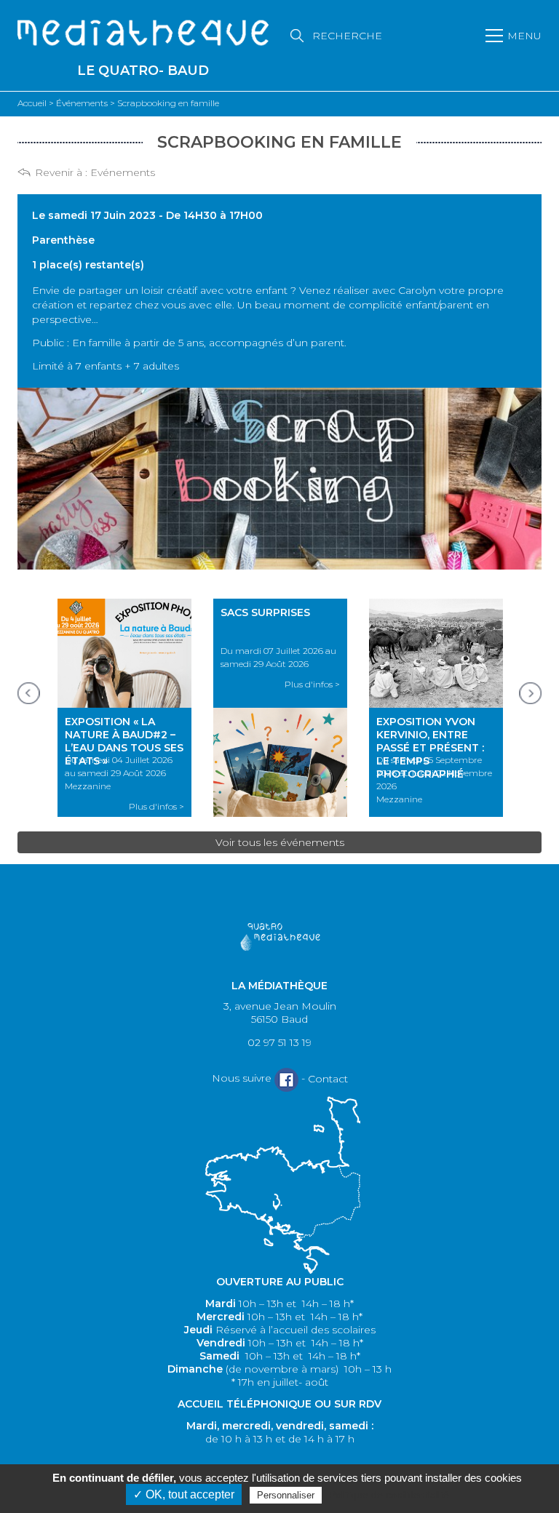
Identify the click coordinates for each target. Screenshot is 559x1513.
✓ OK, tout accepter (183, 1494)
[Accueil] (143, 34)
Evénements (122, 172)
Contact (328, 1078)
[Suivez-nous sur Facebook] (286, 1079)
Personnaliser (285, 1495)
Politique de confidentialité (389, 1495)
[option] (124, 708)
